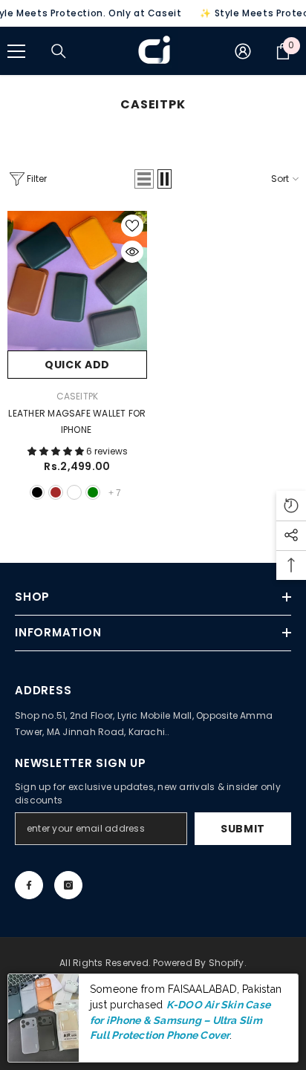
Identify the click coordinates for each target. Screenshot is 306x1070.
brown (55, 492)
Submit (243, 828)
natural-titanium (74, 492)
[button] (144, 179)
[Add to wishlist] (132, 226)
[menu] (16, 51)
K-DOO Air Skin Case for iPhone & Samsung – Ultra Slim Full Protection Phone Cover (180, 1020)
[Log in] (243, 51)
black (37, 492)
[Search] (59, 51)
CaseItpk (77, 396)
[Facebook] (29, 885)
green (92, 492)
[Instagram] (68, 885)
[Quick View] (132, 252)
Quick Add (77, 364)
